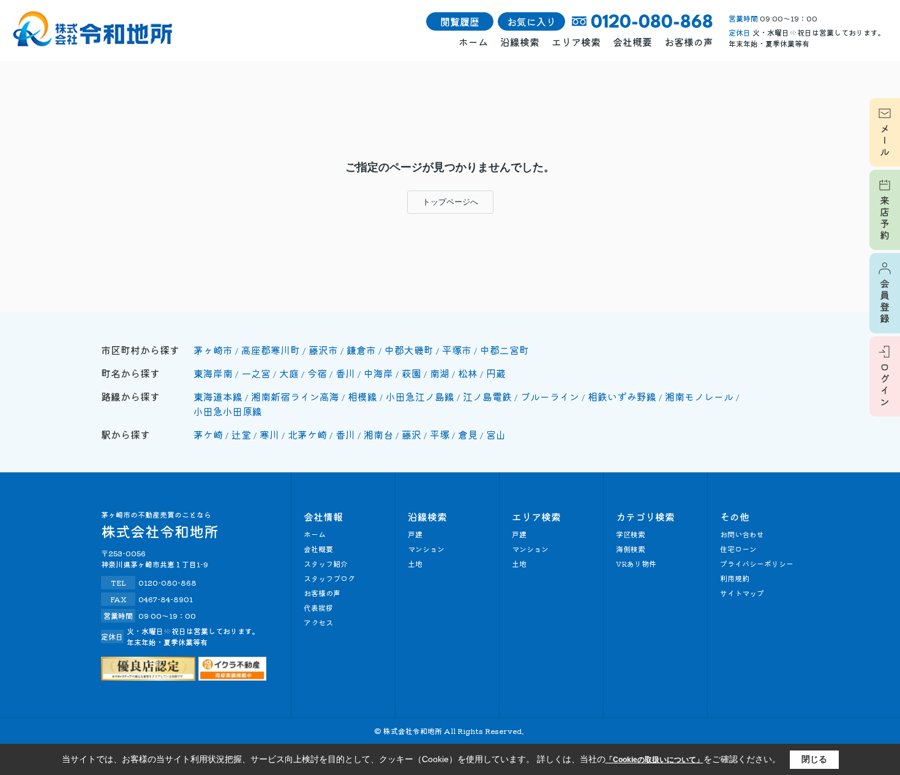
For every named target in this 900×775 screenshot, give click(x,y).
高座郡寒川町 (270, 349)
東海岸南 (213, 373)
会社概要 (632, 41)
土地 (415, 563)
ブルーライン (549, 396)
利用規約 (734, 578)
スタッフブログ (329, 578)
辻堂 (241, 434)
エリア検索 (576, 41)
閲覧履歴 (459, 21)
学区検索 (630, 534)
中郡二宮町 (504, 349)
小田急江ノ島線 (420, 396)
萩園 (411, 373)
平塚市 (456, 349)
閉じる (814, 759)
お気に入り (531, 21)
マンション (426, 548)
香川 (345, 373)
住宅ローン (738, 548)
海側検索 (630, 548)
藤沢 (411, 434)
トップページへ (450, 201)
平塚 (439, 434)
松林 (468, 373)
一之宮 (256, 373)
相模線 (362, 396)
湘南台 (378, 434)
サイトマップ (742, 593)
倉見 (468, 434)
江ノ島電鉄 (487, 396)
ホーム (473, 41)
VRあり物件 (636, 563)
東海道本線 (217, 396)
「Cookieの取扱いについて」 (654, 759)
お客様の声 (688, 41)
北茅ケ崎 (307, 434)
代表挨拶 (318, 607)
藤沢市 (323, 349)
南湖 (439, 373)
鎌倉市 (361, 349)
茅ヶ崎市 (213, 349)
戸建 (415, 534)
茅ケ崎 (208, 434)
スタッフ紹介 (326, 563)
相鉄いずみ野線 (622, 396)
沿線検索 (519, 41)
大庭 (289, 373)
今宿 (317, 373)
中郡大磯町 (408, 349)
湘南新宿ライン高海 (295, 396)
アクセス (318, 622)
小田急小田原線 (227, 411)
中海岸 (378, 373)
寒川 (269, 434)
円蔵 (496, 373)
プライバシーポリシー (756, 563)
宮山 (496, 434)
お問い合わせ (742, 534)
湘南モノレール (699, 396)
